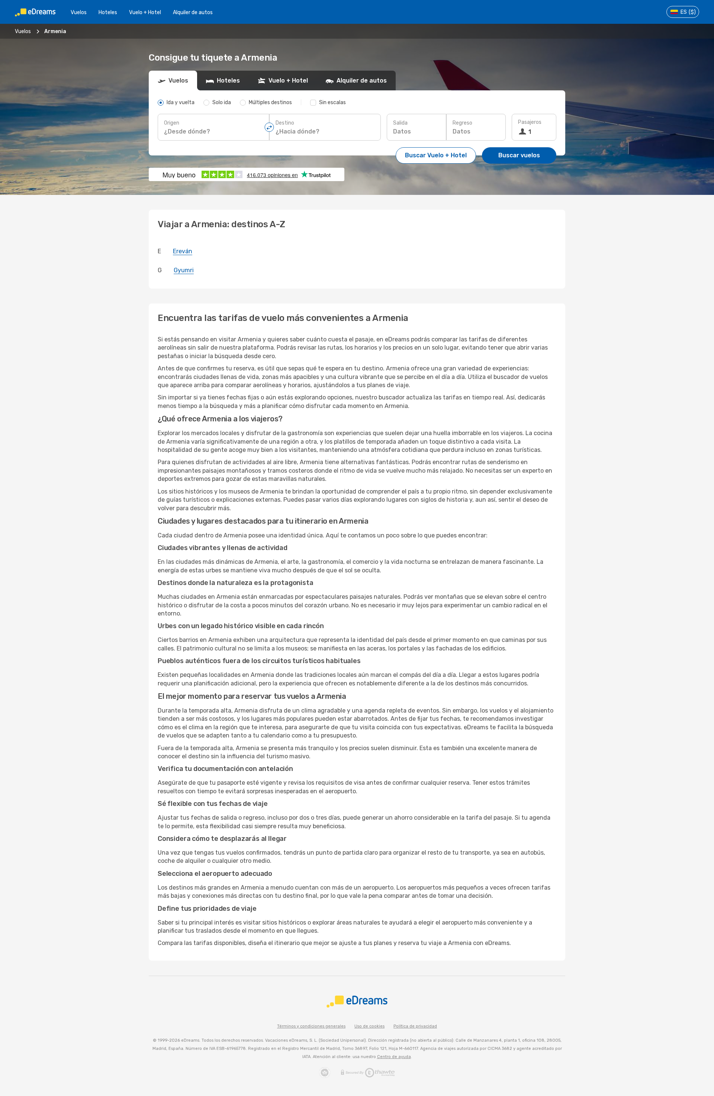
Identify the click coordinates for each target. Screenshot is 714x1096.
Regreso (462, 123)
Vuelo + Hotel (145, 12)
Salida (400, 123)
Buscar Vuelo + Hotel (436, 155)
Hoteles (108, 12)
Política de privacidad (415, 1026)
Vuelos (79, 12)
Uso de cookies (369, 1026)
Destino (285, 123)
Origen (171, 123)
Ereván (182, 251)
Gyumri (184, 270)
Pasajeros (529, 122)
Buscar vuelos (519, 155)
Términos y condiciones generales (311, 1026)
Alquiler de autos (193, 12)
